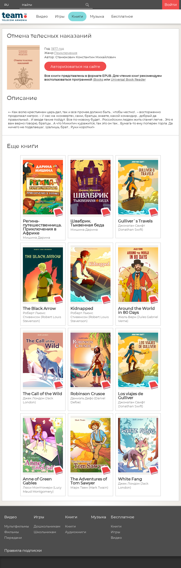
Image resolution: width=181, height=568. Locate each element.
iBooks (98, 79)
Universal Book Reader (128, 79)
